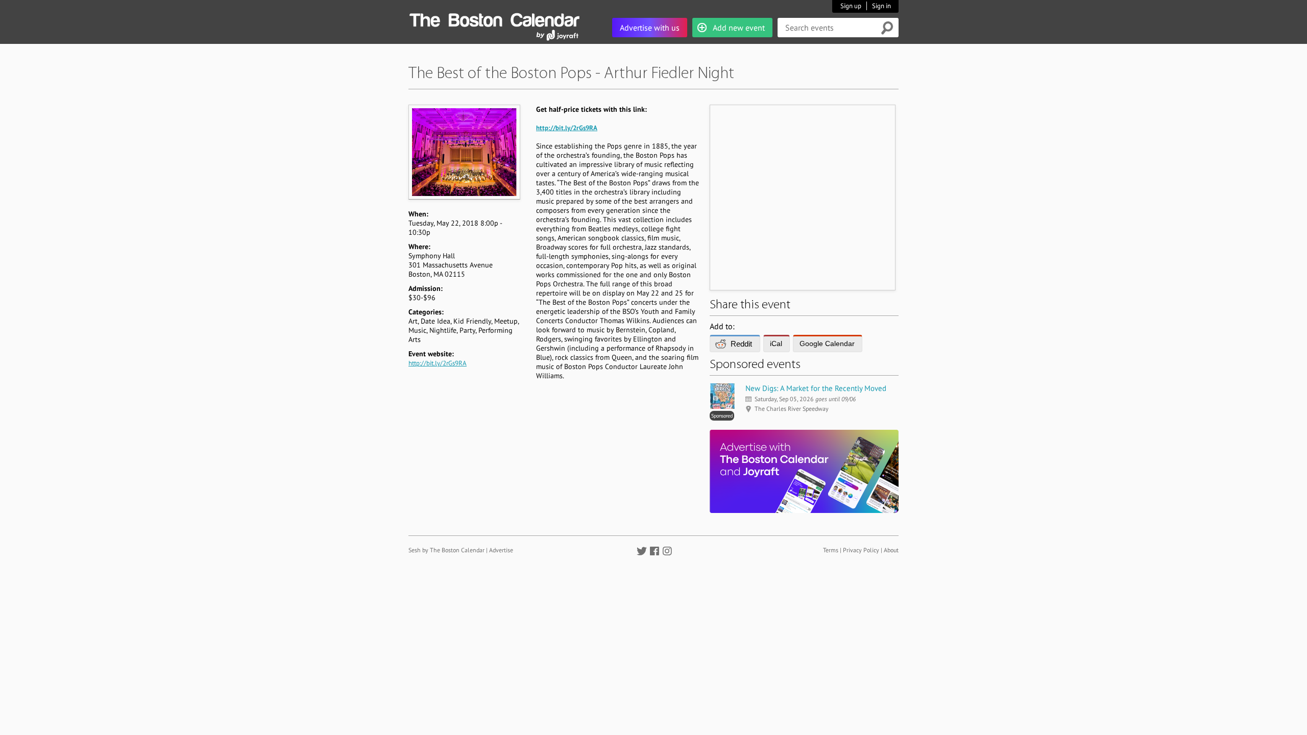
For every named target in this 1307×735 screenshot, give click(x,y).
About (891, 550)
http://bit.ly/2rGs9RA (437, 363)
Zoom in (464, 152)
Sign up (850, 6)
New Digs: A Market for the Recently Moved (815, 388)
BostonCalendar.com (494, 18)
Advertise (501, 550)
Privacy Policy (861, 550)
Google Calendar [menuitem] (827, 343)
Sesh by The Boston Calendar (446, 550)
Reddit (741, 343)
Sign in (881, 6)
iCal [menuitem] (776, 343)
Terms (830, 550)
